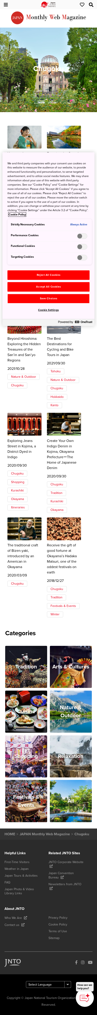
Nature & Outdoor (23, 377)
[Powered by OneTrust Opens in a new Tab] (75, 323)
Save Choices (48, 298)
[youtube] (90, 963)
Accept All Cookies (48, 286)
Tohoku (56, 371)
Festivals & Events (63, 606)
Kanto (54, 405)
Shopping (17, 482)
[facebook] (76, 963)
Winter (55, 614)
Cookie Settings (48, 310)
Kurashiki (17, 490)
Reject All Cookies (48, 275)
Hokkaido (57, 397)
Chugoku (17, 385)
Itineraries (18, 507)
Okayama (17, 499)
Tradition (56, 493)
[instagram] (83, 963)
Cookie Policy (17, 214)
